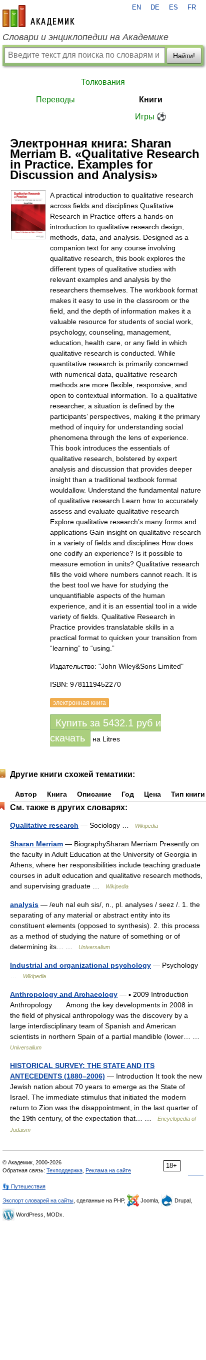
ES (173, 7)
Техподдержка (64, 1170)
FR (192, 7)
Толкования (103, 82)
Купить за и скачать (105, 730)
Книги (150, 99)
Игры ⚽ (150, 116)
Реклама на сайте (108, 1170)
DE (155, 7)
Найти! (184, 56)
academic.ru (38, 16)
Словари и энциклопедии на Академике (85, 37)
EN (136, 7)
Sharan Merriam (36, 844)
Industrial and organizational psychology (80, 965)
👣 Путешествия (24, 1186)
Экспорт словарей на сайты (38, 1200)
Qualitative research (44, 825)
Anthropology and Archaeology (64, 994)
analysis (24, 904)
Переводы (55, 99)
